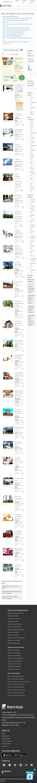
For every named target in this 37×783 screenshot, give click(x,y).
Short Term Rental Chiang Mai (16, 689)
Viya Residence (19, 129)
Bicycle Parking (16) (32, 226)
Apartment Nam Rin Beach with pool (31, 309)
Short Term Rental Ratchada (16, 686)
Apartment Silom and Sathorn (16, 629)
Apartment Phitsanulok (14, 666)
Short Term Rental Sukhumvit (16, 678)
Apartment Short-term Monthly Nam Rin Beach (31, 320)
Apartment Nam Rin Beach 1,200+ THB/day (10, 597)
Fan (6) (32, 137)
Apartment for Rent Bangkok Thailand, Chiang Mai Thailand (8, 5)
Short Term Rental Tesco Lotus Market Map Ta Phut (17, 37)
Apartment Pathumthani (15, 660)
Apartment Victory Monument (16, 637)
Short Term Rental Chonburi (16, 692)
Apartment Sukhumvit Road (16, 612)
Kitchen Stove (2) (32, 189)
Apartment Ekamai (13, 615)
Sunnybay (18, 113)
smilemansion (19, 58)
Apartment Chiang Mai (14, 652)
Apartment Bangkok (13, 649)
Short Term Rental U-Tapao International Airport (16, 17)
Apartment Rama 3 (13, 634)
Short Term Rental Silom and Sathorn (18, 681)
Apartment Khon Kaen (14, 663)
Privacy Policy (6, 743)
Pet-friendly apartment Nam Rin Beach (31, 288)
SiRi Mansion (19, 548)
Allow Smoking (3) (32, 173)
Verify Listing (6, 738)
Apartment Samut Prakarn (15, 658)
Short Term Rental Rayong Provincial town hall (16, 29)
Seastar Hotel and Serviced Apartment (19, 392)
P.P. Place (18, 564)
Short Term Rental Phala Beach (11, 35)
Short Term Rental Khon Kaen (16, 694)
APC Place (18, 195)
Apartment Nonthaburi (14, 655)
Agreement (5, 735)
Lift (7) (32, 97)
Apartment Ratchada (14, 642)
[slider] (29, 71)
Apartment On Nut (13, 621)
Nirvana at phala (20, 340)
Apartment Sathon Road (15, 623)
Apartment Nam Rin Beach (11, 49)
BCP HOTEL (18, 441)
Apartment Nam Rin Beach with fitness (31, 299)
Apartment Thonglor (14, 618)
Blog (3, 733)
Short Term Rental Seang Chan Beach (13, 31)
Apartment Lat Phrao (14, 640)
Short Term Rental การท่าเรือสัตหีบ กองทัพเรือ (15, 27)
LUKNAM (17, 211)
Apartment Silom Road (14, 626)
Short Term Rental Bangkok (16, 675)
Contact (4, 745)
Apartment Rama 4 (13, 632)
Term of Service (7, 740)
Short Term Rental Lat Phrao (16, 684)
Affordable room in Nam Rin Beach (10, 586)
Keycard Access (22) (32, 201)
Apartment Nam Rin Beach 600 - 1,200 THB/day (11, 592)
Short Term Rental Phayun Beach (12, 33)
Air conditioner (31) (33, 102)
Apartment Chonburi (14, 668)
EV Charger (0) (32, 269)
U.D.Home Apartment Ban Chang (19, 303)
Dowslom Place (20, 427)
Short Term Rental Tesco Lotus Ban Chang (15, 41)
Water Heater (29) (32, 156)
